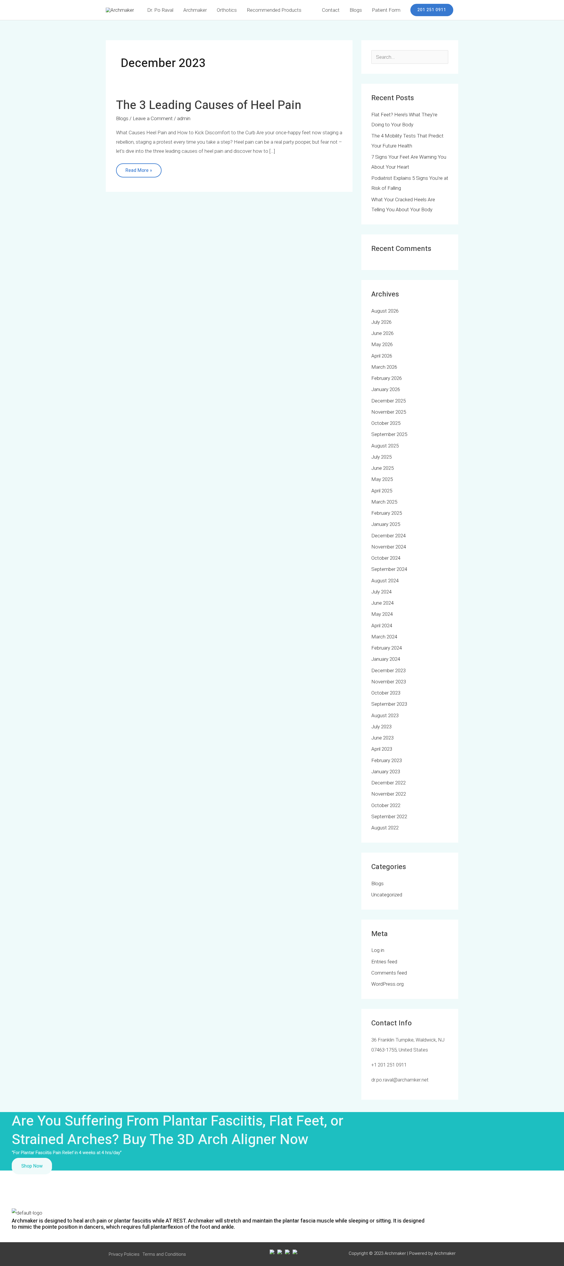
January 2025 (385, 524)
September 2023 (389, 704)
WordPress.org (387, 984)
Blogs (122, 118)
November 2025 (388, 412)
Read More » (138, 168)
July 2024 (381, 592)
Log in (377, 950)
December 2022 (388, 783)
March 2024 (384, 637)
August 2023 (385, 715)
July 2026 (381, 322)
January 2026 (385, 389)
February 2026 (386, 378)
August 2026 (385, 311)
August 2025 (385, 446)
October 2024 (385, 558)
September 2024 (389, 569)
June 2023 (382, 738)
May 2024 (382, 614)
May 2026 (382, 344)
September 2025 (389, 434)
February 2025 (386, 513)
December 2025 (388, 401)
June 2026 (382, 333)
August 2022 (385, 828)
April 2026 (381, 356)
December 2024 (388, 536)
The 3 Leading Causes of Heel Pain (208, 105)
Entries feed (384, 962)
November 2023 (388, 682)
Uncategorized (386, 895)
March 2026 (384, 367)
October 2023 (385, 693)
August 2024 (385, 580)
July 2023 (381, 727)
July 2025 (381, 457)
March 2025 (384, 502)
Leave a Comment (153, 118)
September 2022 (389, 816)
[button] (431, 10)
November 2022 (388, 794)
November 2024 (388, 547)
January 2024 (385, 659)
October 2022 (385, 805)
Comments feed (389, 973)
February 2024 (386, 648)
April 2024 (381, 625)
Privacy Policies (124, 1254)
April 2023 (381, 749)
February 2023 (386, 760)
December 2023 (388, 670)
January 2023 (385, 771)
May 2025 (382, 479)
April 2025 (381, 491)
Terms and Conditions (164, 1254)
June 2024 (382, 603)
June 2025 (382, 468)
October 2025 (385, 423)
